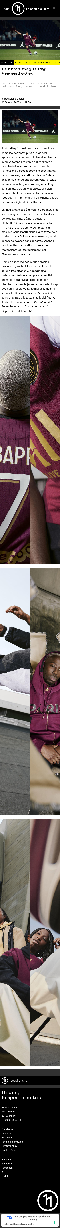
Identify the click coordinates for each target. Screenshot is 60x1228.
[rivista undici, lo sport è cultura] (25, 8)
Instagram (7, 1163)
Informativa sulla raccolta (19, 1224)
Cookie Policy (9, 1150)
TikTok (5, 1176)
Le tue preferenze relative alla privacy (33, 1218)
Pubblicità (7, 1137)
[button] (53, 8)
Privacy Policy (9, 1145)
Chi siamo (7, 1129)
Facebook (7, 1167)
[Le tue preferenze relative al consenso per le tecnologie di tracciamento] (55, 1223)
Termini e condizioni (13, 1141)
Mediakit (6, 1133)
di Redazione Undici (13, 98)
